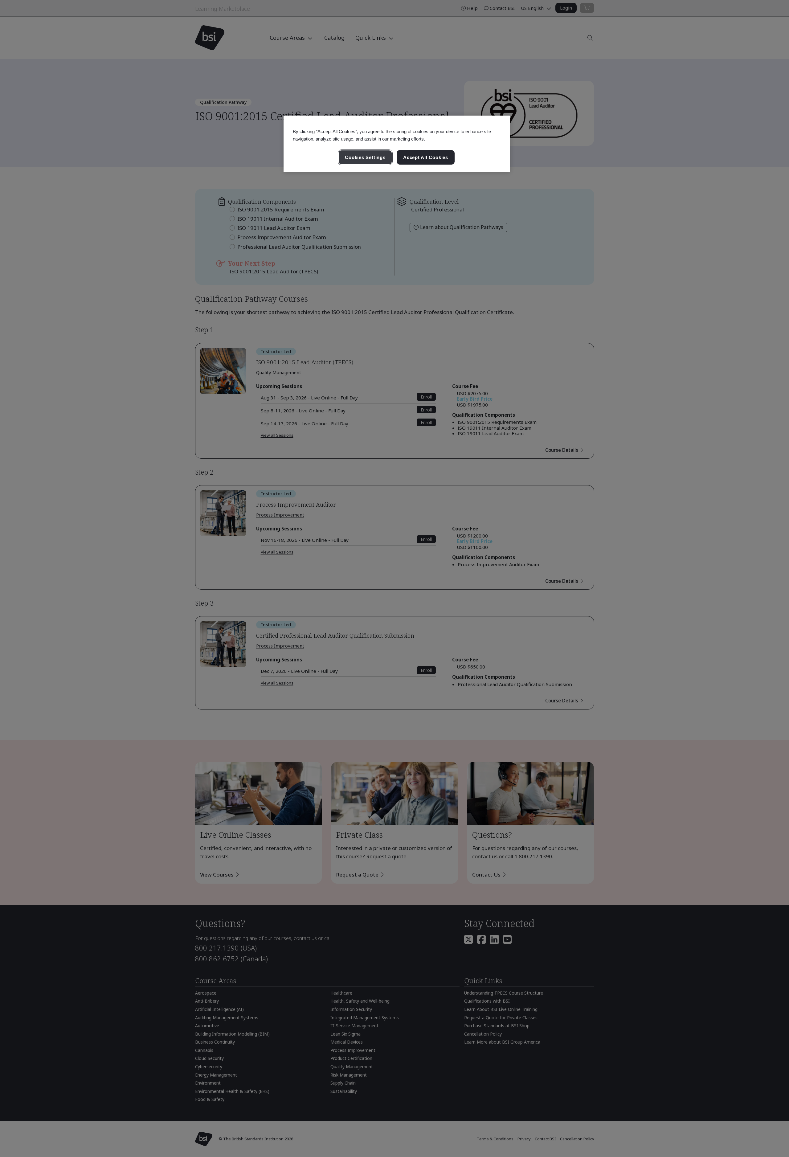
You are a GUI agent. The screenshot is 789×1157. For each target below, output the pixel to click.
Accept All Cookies (425, 157)
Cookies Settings (365, 157)
